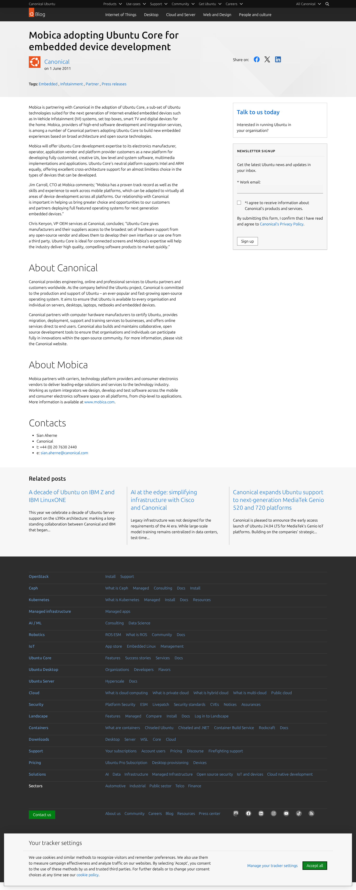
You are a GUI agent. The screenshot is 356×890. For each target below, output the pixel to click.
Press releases (114, 84)
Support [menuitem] (156, 4)
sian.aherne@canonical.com (64, 453)
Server (130, 739)
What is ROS (136, 634)
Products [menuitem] (109, 4)
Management (172, 646)
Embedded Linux (141, 646)
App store (113, 646)
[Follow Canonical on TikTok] (300, 814)
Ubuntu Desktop (43, 669)
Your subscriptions (121, 751)
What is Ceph (116, 588)
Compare (154, 716)
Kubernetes (39, 599)
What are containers (122, 727)
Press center (209, 813)
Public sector (160, 786)
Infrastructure (136, 774)
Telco (179, 786)
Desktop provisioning (170, 762)
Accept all (315, 865)
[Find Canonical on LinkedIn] (262, 814)
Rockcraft (267, 727)
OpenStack (39, 576)
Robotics (37, 634)
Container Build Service (234, 727)
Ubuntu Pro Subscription (126, 762)
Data (117, 774)
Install (110, 576)
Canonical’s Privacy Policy (281, 224)
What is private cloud (171, 693)
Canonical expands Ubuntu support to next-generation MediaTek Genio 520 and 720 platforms (278, 500)
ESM (144, 704)
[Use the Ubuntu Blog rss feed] (312, 814)
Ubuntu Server (41, 681)
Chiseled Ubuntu (159, 727)
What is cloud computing (126, 693)
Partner (92, 84)
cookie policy (88, 875)
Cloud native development (290, 774)
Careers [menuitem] (231, 4)
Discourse (195, 751)
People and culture (255, 14)
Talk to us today (258, 112)
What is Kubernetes (122, 599)
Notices (230, 704)
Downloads (39, 739)
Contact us (42, 814)
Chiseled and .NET (193, 727)
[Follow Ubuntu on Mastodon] (237, 814)
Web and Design (217, 14)
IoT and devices (250, 774)
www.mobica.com (99, 402)
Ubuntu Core (40, 658)
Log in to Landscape (212, 716)
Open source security (215, 774)
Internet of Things (120, 14)
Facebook (257, 59)
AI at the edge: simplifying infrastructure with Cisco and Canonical (164, 500)
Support (127, 576)
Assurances (251, 704)
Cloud (34, 693)
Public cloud (281, 693)
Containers (38, 727)
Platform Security (120, 704)
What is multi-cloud (249, 693)
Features (112, 658)
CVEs (214, 704)
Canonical (57, 61)
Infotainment (71, 84)
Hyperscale (114, 681)
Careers (155, 813)
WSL (144, 739)
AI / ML (35, 623)
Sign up (247, 241)
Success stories (138, 658)
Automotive (115, 786)
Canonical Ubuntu (42, 4)
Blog (169, 813)
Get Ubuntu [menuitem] (207, 4)
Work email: (250, 182)
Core (157, 739)
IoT (32, 646)
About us (113, 813)
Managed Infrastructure (172, 774)
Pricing (176, 751)
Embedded (48, 84)
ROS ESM (113, 634)
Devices (200, 762)
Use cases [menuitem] (133, 4)
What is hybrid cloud (210, 693)
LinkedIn (278, 59)
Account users (153, 751)
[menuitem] (308, 4)
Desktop (151, 14)
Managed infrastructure (50, 611)
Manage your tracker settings (272, 865)
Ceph (33, 588)
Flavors (164, 669)
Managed (141, 588)
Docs (181, 588)
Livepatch (161, 704)
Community (162, 634)
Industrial (138, 786)
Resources (202, 599)
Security (36, 704)
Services (163, 658)
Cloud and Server (180, 14)
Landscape (38, 716)
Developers (144, 669)
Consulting (163, 588)
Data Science (139, 623)
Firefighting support (226, 751)
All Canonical (306, 4)
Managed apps (117, 611)
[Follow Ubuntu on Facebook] (249, 814)
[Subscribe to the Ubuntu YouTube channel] (287, 814)
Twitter (267, 59)
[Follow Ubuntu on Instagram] (275, 814)
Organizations (117, 669)
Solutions (37, 774)
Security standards (189, 704)
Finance (194, 786)
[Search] (327, 4)
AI (107, 774)
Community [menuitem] (180, 4)
